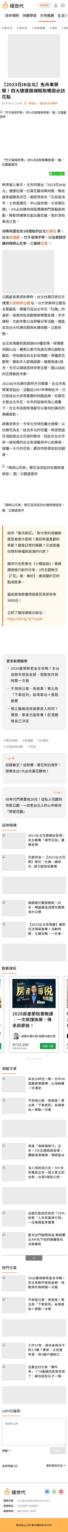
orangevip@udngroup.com (33, 1500)
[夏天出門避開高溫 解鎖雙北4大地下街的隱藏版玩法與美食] (13, 1240)
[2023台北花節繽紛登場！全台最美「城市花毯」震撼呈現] (13, 841)
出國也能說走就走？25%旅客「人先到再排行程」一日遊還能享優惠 (46, 1217)
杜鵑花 (44, 740)
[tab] (28, 1059)
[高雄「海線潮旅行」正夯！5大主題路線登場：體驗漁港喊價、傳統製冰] (13, 1151)
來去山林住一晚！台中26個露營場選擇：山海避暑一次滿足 (46, 1083)
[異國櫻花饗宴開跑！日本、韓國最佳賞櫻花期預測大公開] (13, 908)
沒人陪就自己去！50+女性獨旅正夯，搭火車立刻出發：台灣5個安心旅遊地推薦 (46, 1172)
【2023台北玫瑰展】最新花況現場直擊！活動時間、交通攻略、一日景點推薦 (47, 929)
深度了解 (47, 1046)
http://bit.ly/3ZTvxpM (24, 618)
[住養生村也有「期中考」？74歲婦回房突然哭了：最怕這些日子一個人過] (13, 1372)
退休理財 (12, 15)
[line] (54, 1491)
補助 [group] (54, 28)
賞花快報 (11, 740)
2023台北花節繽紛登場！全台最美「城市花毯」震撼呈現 (47, 840)
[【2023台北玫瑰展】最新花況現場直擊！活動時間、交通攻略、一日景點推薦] (13, 930)
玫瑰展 (29, 740)
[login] (55, 5)
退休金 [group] (23, 28)
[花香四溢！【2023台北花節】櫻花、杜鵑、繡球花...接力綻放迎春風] (13, 862)
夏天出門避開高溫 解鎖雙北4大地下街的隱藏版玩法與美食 (46, 1239)
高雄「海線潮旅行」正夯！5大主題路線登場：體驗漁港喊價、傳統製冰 (46, 1150)
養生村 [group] (8, 28)
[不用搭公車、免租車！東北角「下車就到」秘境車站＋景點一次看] (13, 1106)
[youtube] (61, 1491)
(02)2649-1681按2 (27, 1505)
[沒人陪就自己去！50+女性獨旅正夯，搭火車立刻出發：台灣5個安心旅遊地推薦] (13, 1173)
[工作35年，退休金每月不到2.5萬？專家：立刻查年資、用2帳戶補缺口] (13, 1350)
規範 (5, 1450)
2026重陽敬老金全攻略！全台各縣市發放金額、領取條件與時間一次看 (47, 1282)
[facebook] (47, 1491)
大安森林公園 (14, 746)
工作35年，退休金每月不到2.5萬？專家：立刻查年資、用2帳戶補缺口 (46, 1349)
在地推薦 (47, 15)
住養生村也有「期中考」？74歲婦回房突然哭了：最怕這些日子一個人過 (46, 1371)
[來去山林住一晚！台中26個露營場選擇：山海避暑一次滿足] (13, 1084)
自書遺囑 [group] (39, 28)
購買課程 (44, 5)
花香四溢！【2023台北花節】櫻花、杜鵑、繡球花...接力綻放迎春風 (47, 861)
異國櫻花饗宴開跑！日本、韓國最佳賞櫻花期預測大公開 (46, 907)
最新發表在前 (54, 1465)
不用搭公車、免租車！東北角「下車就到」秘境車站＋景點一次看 (46, 1105)
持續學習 (30, 15)
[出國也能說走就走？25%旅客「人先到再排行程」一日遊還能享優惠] (13, 1218)
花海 (33, 746)
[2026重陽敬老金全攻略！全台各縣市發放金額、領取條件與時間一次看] (13, 1283)
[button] (62, 5)
